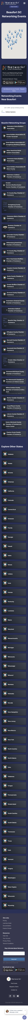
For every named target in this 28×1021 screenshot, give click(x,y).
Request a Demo (14, 986)
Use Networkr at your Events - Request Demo (14, 90)
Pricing (5, 920)
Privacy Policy (7, 941)
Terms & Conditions (8, 943)
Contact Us (14, 990)
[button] (16, 36)
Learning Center (7, 923)
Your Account (6, 938)
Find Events (14, 983)
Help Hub (5, 935)
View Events (14, 6)
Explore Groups (7, 928)
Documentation (7, 925)
